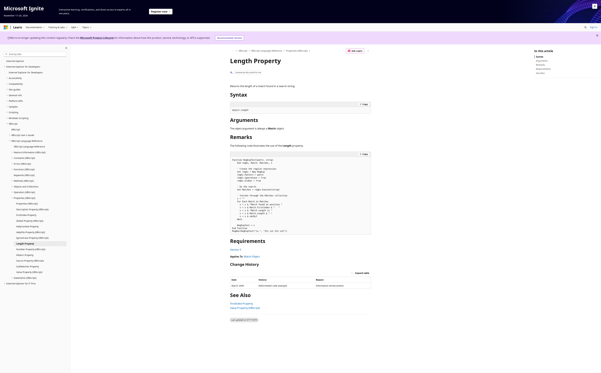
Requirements (543, 68)
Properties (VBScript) (297, 50)
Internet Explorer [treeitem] (15, 61)
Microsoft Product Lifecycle (97, 38)
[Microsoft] (6, 27)
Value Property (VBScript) (245, 308)
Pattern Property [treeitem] (24, 255)
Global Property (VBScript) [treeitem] (29, 220)
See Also (540, 73)
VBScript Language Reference (266, 50)
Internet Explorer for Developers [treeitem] (26, 72)
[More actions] (368, 50)
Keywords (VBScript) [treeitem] (24, 175)
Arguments (542, 60)
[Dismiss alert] (594, 6)
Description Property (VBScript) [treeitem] (32, 209)
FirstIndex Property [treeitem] (26, 215)
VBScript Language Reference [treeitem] (29, 146)
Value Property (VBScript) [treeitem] (29, 272)
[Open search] (585, 27)
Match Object (252, 256)
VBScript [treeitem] (15, 129)
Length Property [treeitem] (25, 243)
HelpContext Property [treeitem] (27, 226)
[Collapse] (66, 48)
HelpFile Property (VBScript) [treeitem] (30, 232)
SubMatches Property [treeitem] (27, 266)
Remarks (540, 64)
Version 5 (235, 249)
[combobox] (35, 54)
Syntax (539, 56)
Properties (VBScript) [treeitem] (27, 203)
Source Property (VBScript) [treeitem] (30, 260)
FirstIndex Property (241, 303)
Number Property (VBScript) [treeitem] (30, 249)
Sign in (593, 27)
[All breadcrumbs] (233, 50)
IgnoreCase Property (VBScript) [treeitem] (32, 237)
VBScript (243, 50)
